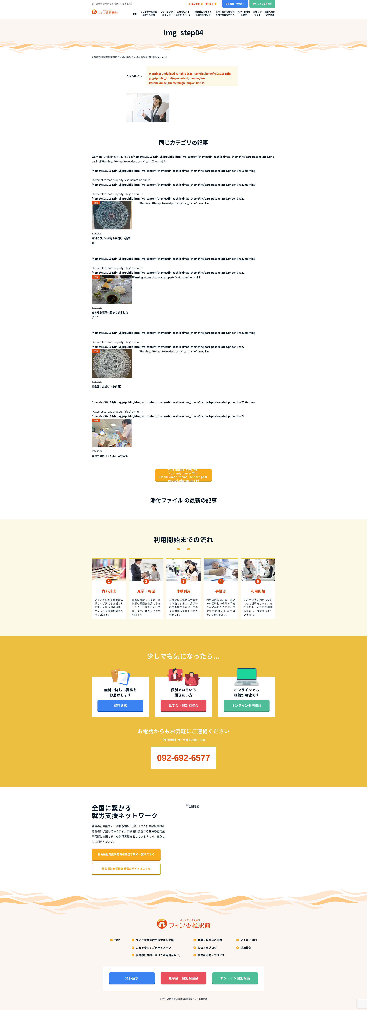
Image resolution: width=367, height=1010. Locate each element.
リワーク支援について (166, 13)
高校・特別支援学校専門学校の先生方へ (225, 13)
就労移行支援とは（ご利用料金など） (203, 13)
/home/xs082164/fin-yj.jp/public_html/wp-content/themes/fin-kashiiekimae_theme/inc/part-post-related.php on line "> (183, 475)
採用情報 (246, 948)
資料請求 (120, 705)
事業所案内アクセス (270, 13)
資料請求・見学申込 (235, 3)
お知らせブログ (257, 13)
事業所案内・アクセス (211, 955)
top (135, 13)
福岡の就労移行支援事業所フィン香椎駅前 (187, 999)
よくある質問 (249, 940)
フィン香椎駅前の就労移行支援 (148, 13)
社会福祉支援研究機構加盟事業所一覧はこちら (126, 854)
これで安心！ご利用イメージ (183, 13)
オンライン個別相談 (262, 3)
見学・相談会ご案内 (244, 13)
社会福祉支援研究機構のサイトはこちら (126, 869)
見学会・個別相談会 (183, 705)
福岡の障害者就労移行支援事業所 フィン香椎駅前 (112, 4)
